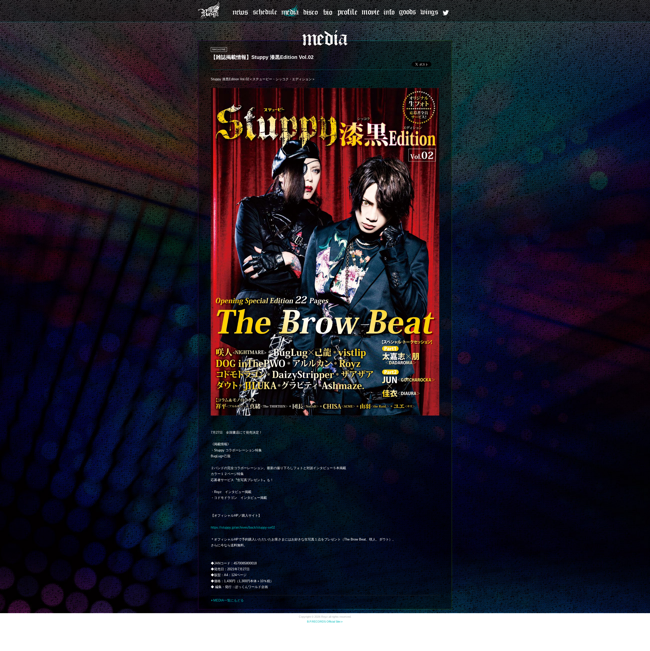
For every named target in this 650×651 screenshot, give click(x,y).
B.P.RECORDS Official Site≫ (325, 621)
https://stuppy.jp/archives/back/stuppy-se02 (243, 527)
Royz (209, 10)
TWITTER (446, 12)
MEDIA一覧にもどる (228, 600)
